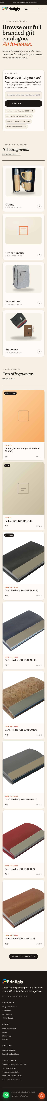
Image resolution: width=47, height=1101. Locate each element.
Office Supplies (8, 1018)
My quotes (6, 1036)
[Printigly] (11, 9)
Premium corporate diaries (16, 127)
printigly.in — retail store (11, 1079)
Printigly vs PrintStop (10, 1054)
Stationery (6, 1010)
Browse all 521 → (8, 379)
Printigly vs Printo (9, 1050)
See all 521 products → (11, 154)
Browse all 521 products (22, 956)
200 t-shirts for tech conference (19, 116)
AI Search (16, 103)
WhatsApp (24, 1096)
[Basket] (42, 9)
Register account (9, 1028)
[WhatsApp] (6, 1095)
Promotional (7, 1014)
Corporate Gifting (9, 1007)
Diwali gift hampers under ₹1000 (18, 121)
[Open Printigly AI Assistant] (41, 1095)
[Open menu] (26, 9)
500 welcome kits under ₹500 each (20, 111)
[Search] (37, 9)
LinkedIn (15, 1096)
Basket (5, 1040)
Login (4, 1032)
